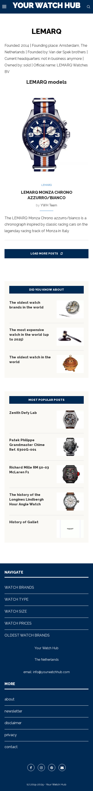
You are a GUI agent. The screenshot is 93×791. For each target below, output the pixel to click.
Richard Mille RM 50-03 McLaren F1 (29, 469)
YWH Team (49, 205)
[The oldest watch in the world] (70, 364)
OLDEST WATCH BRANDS (27, 635)
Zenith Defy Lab (23, 413)
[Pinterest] (51, 767)
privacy (11, 735)
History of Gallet (23, 522)
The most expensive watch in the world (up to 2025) (29, 334)
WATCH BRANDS (19, 587)
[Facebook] (31, 767)
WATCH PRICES (18, 623)
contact (11, 747)
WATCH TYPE (16, 599)
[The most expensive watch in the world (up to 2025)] (70, 337)
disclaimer (13, 723)
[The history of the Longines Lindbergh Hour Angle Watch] (70, 501)
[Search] (88, 6)
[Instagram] (41, 767)
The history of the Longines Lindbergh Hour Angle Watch (26, 499)
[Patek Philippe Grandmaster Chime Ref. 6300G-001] (70, 447)
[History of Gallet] (70, 529)
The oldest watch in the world (30, 359)
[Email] (62, 767)
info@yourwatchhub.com (51, 672)
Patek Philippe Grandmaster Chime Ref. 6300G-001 (27, 445)
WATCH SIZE (16, 611)
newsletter (13, 711)
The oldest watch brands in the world (26, 305)
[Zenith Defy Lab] (70, 420)
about (9, 699)
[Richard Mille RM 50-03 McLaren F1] (70, 474)
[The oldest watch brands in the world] (70, 309)
